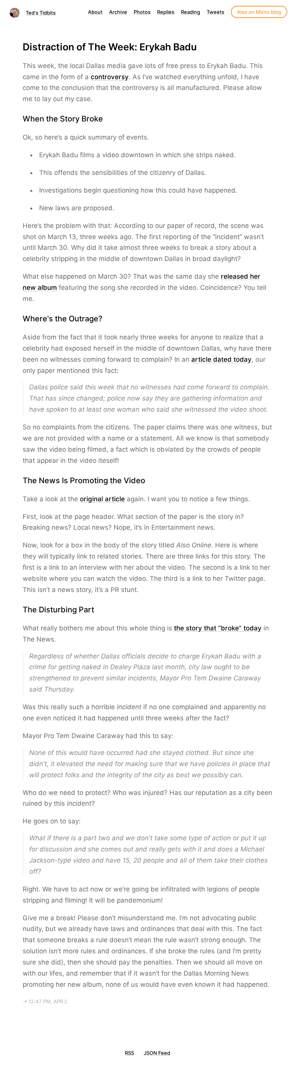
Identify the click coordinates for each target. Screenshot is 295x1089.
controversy (110, 77)
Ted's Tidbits (41, 13)
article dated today (221, 359)
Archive (118, 12)
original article (102, 499)
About (95, 12)
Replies (165, 12)
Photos (142, 12)
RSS (129, 1053)
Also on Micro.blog (259, 12)
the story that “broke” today (218, 628)
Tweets (215, 12)
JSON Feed (157, 1053)
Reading (190, 12)
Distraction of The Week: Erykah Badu (110, 47)
